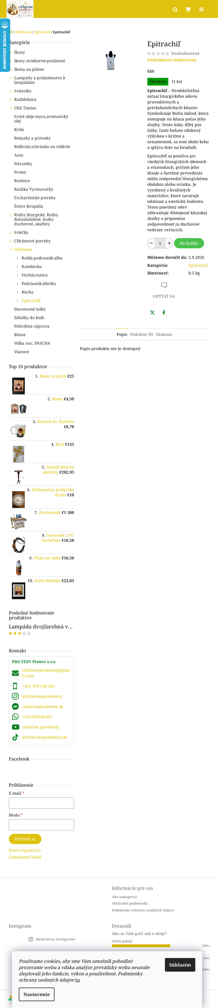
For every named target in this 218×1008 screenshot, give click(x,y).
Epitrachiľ (30, 300)
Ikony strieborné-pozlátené (39, 60)
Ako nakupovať (124, 896)
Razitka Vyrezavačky (33, 189)
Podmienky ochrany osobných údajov (143, 910)
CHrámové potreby (32, 240)
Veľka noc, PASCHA (32, 343)
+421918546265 (37, 716)
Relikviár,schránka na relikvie (42, 146)
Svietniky (23, 90)
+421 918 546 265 (38, 686)
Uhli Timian (25, 108)
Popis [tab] (122, 334)
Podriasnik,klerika (38, 283)
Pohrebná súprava (31, 326)
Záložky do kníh (29, 317)
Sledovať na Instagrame (55, 939)
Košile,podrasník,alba (41, 258)
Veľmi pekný (122, 941)
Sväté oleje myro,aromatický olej (41, 119)
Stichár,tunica (34, 275)
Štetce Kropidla (28, 206)
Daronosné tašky (30, 309)
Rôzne (20, 334)
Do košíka (189, 243)
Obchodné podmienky (130, 903)
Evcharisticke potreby (35, 197)
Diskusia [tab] (164, 334)
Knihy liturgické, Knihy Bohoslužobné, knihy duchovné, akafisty (36, 219)
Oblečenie (23, 249)
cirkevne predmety (40, 727)
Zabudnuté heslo (25, 857)
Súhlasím (180, 965)
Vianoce (21, 351)
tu (77, 980)
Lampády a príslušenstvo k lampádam (39, 80)
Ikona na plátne (29, 69)
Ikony (19, 52)
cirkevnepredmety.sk (42, 706)
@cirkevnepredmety (42, 696)
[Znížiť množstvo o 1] (151, 243)
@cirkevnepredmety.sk (44, 737)
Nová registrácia (25, 850)
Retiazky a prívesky (32, 138)
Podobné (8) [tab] (141, 334)
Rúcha (26, 292)
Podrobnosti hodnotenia (171, 60)
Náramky (23, 163)
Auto (18, 155)
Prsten (20, 172)
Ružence (22, 180)
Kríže (19, 129)
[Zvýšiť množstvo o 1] (169, 243)
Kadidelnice (25, 99)
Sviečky (21, 232)
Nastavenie (37, 994)
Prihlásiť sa (25, 839)
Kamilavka (31, 266)
